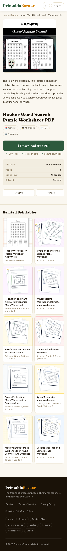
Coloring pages (15, 525)
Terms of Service (27, 504)
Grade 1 (30, 530)
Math (10, 519)
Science (22, 519)
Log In (57, 5)
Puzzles (32, 525)
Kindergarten (14, 530)
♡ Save (19, 192)
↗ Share (50, 192)
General (14, 15)
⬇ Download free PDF (33, 146)
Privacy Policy (48, 504)
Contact (9, 504)
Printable (19, 5)
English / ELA (38, 519)
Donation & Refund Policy (19, 511)
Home (6, 15)
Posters (46, 525)
